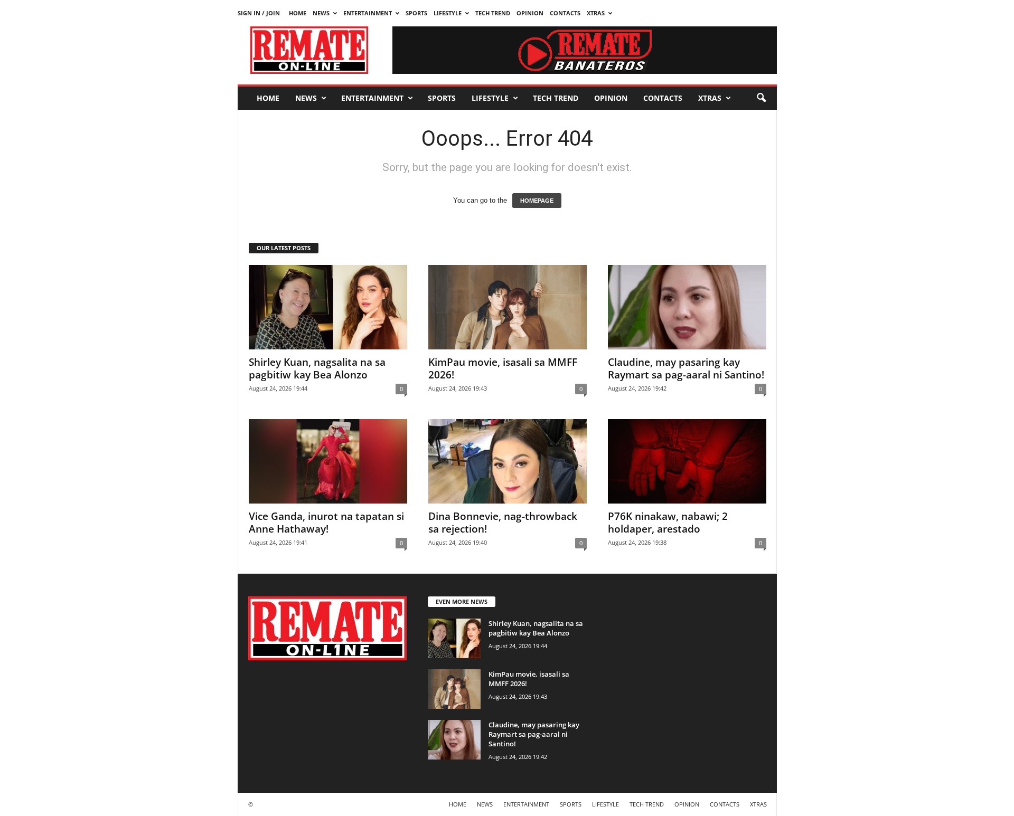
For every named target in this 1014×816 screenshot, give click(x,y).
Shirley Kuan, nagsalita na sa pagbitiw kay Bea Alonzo (317, 368)
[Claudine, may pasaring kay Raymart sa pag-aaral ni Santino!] (687, 307)
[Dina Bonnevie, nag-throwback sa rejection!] (507, 461)
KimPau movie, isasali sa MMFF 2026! (502, 368)
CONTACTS (565, 13)
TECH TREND (492, 13)
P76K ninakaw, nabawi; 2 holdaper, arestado (668, 522)
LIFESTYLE (448, 13)
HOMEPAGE (536, 200)
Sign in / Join (259, 13)
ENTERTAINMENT (367, 13)
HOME (297, 13)
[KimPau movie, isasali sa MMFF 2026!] (507, 307)
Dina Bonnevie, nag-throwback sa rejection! (502, 522)
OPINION (530, 13)
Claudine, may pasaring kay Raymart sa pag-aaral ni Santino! (686, 368)
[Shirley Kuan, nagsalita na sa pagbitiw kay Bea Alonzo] (328, 307)
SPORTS (416, 13)
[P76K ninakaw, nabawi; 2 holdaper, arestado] (687, 461)
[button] (761, 98)
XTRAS (596, 13)
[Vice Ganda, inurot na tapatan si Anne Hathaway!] (328, 461)
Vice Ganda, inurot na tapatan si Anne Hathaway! (326, 522)
